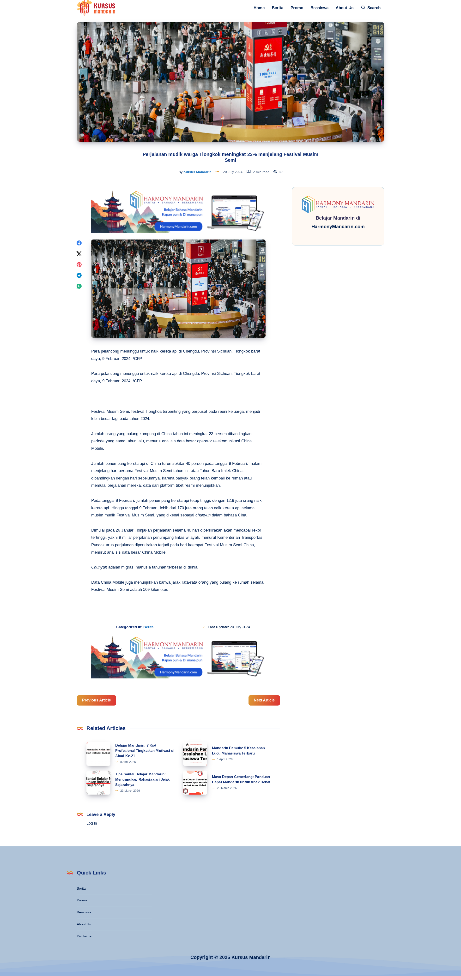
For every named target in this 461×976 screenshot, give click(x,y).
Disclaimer (85, 936)
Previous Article (96, 700)
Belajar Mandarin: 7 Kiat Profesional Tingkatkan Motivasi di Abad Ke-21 (144, 750)
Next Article (264, 700)
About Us (344, 8)
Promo (297, 8)
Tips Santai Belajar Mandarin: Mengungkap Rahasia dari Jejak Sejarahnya (142, 779)
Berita (277, 8)
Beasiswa (319, 8)
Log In (91, 823)
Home (259, 8)
